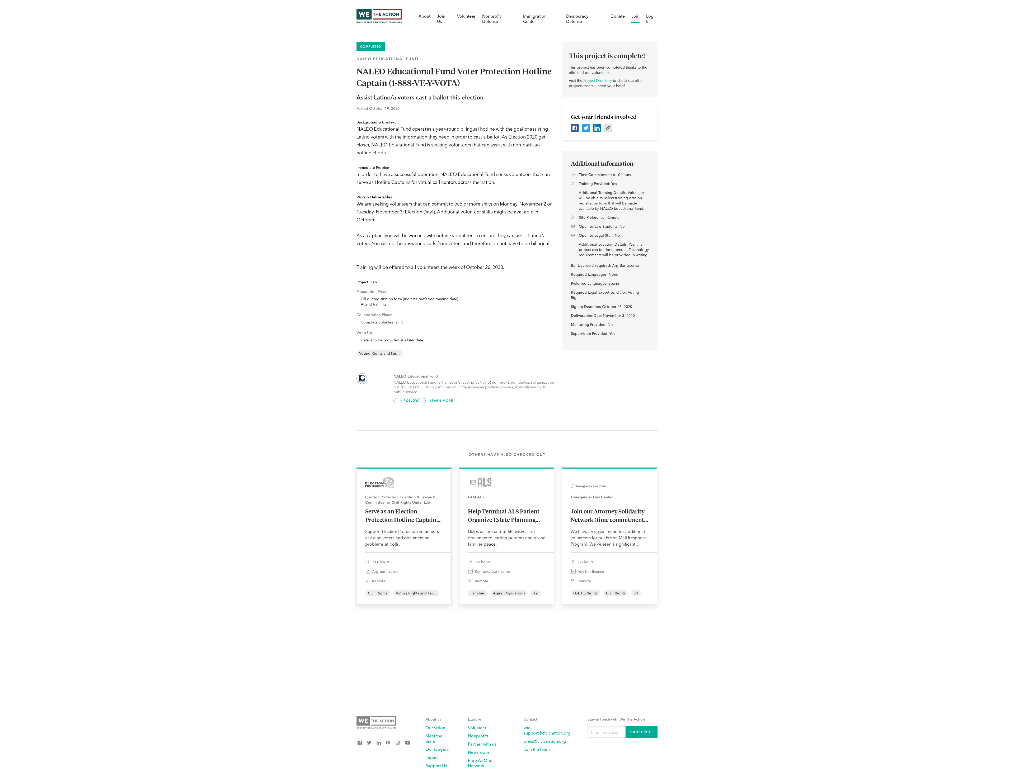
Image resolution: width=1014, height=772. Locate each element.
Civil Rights (377, 592)
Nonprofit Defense (491, 18)
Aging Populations (509, 592)
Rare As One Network (480, 762)
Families (478, 592)
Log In (650, 18)
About (424, 16)
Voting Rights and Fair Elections (386, 353)
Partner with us (482, 743)
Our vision (435, 727)
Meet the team (433, 738)
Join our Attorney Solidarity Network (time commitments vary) (609, 515)
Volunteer (466, 16)
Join (635, 16)
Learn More (441, 400)
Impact (432, 757)
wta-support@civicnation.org (547, 730)
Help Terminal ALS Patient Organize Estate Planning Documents (503, 515)
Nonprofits (478, 735)
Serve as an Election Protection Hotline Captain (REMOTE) (400, 515)
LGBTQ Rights (585, 592)
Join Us (441, 18)
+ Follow (409, 400)
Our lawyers (437, 749)
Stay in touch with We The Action (616, 719)
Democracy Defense (577, 18)
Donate (618, 16)
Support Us (436, 765)
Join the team (537, 749)
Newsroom (478, 752)
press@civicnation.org (545, 741)
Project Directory (597, 80)
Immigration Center (535, 18)
